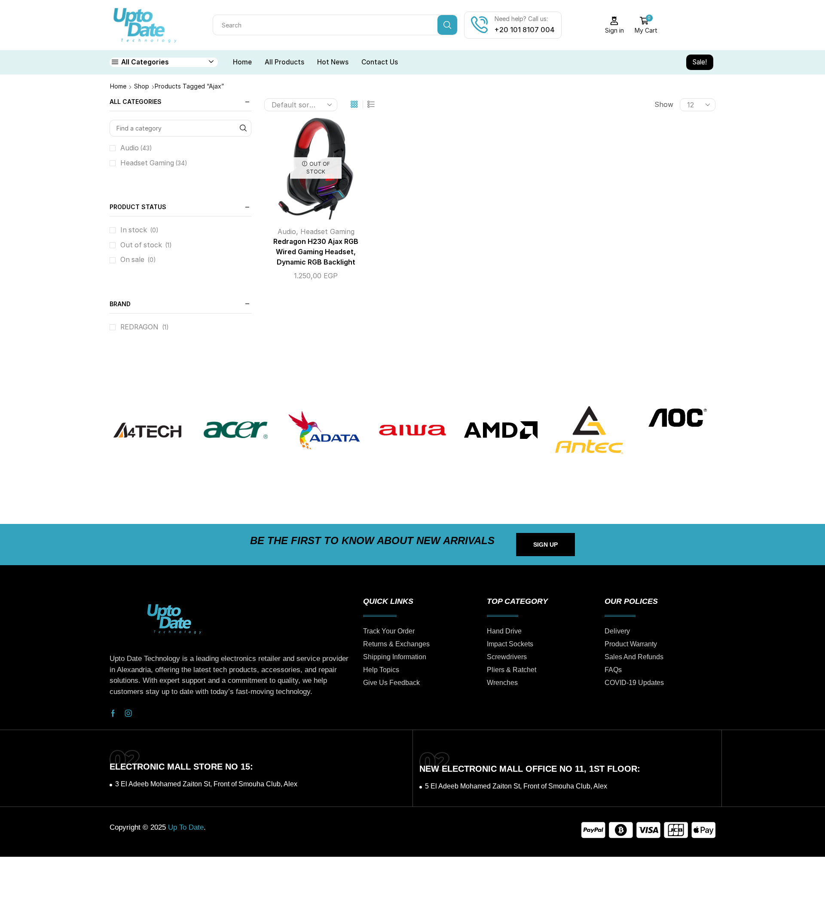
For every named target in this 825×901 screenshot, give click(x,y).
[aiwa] (412, 430)
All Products (284, 62)
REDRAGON (139, 327)
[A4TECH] (147, 430)
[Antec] (589, 430)
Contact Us (379, 62)
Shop (141, 86)
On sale (138, 260)
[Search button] (447, 25)
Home (242, 62)
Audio (287, 231)
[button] (545, 544)
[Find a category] (243, 128)
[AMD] (501, 430)
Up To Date (186, 827)
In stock (139, 230)
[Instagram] (128, 713)
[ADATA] (324, 430)
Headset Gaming (327, 231)
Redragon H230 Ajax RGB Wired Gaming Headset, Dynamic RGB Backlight (315, 251)
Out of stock (146, 245)
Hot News (332, 62)
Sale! (700, 62)
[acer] (236, 430)
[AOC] (677, 418)
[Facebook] (113, 713)
